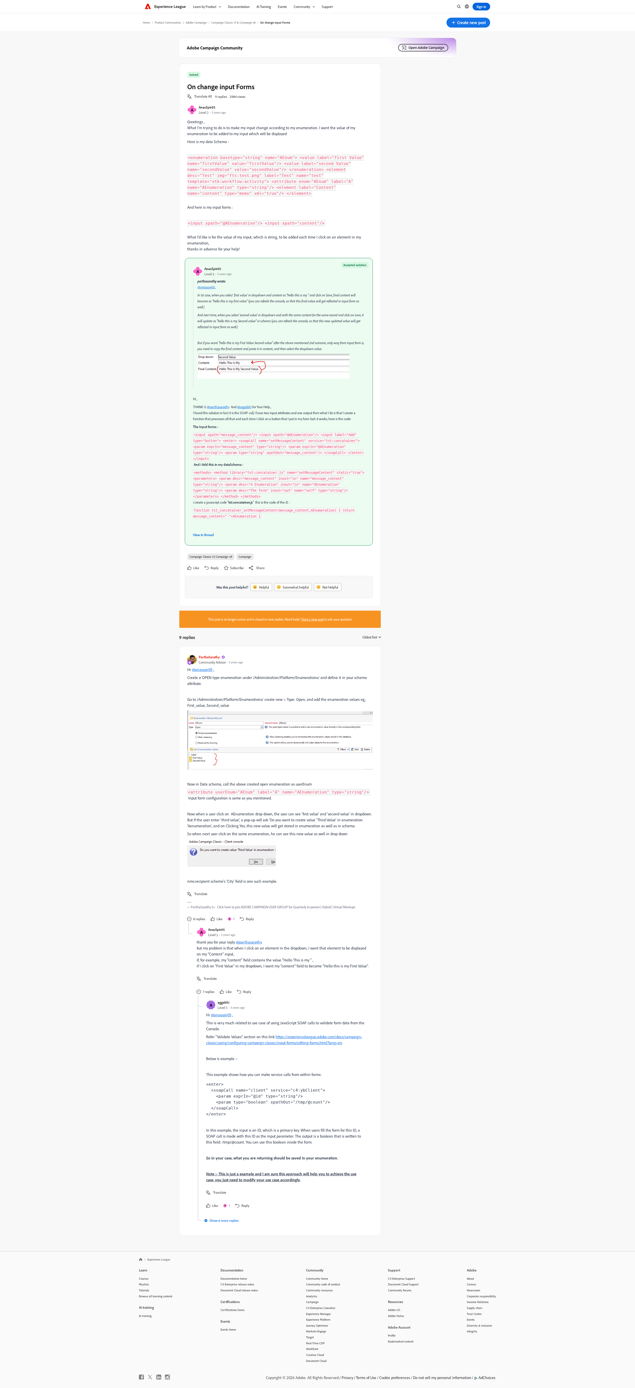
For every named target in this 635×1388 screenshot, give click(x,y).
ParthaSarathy (209, 657)
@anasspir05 (206, 287)
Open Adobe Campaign (426, 47)
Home (146, 22)
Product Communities (168, 22)
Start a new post (312, 619)
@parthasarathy (218, 407)
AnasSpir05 (207, 107)
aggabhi (223, 1002)
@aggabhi (244, 407)
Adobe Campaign (196, 22)
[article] (279, 788)
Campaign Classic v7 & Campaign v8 (233, 22)
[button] (468, 23)
